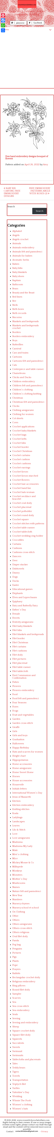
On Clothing (18, 911)
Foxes (15, 706)
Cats (14, 365)
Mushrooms (18, 883)
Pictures (16, 953)
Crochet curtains (21, 455)
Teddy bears (18, 1067)
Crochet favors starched (25, 476)
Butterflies (17, 344)
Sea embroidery (21, 1010)
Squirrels (17, 1039)
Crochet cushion (21, 459)
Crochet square (20, 519)
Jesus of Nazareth (21, 797)
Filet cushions (19, 650)
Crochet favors (20, 471)
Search (11, 206)
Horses (16, 776)
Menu (6, 29)
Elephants (17, 593)
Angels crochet (20, 239)
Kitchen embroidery (23, 805)
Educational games (22, 589)
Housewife (18, 784)
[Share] (3, 30)
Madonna (17, 842)
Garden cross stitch (22, 723)
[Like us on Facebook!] (35, 24)
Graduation (18, 739)
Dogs (15, 577)
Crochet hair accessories (25, 484)
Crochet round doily (23, 515)
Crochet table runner (23, 527)
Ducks (15, 581)
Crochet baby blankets (24, 430)
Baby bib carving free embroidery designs (12, 192)
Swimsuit (17, 1051)
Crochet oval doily (22, 503)
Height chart (19, 756)
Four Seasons (19, 702)
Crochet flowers (21, 480)
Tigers (15, 1071)
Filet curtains (19, 646)
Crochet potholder (22, 511)
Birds (15, 305)
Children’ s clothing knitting (26, 393)
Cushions (17, 548)
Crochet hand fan (21, 488)
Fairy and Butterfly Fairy (25, 605)
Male (15, 850)
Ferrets (16, 618)
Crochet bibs (19, 443)
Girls (14, 731)
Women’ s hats (20, 1108)
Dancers (16, 556)
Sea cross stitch (20, 1006)
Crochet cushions (21, 463)
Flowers (16, 686)
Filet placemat (19, 663)
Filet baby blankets (22, 626)
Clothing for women (23, 414)
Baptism (16, 280)
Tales (15, 1063)
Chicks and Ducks (21, 377)
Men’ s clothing (20, 854)
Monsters (17, 875)
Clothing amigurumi (23, 410)
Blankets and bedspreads (25, 321)
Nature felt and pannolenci (26, 891)
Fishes (15, 682)
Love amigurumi (21, 838)
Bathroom (17, 284)
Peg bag (16, 944)
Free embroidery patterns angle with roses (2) (39, 191)
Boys (14, 340)
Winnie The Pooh (21, 1100)
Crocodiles (18, 540)
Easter (15, 585)
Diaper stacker (20, 564)
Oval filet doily (20, 936)
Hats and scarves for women (27, 751)
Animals (16, 243)
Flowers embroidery (23, 690)
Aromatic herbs (20, 260)
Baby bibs (17, 268)
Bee (14, 301)
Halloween (18, 743)
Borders (16, 332)
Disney (16, 572)
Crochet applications (23, 426)
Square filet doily (21, 1035)
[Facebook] (3, 20)
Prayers (16, 969)
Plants (15, 961)
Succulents (18, 1043)
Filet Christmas (20, 642)
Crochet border (20, 447)
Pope (15, 965)
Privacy (44, 1131)
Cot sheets (17, 418)
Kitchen (16, 801)
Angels (15, 235)
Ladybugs (17, 817)
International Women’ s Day (27, 793)
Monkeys (17, 870)
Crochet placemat (21, 507)
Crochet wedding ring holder (27, 536)
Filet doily (17, 655)
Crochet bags (19, 434)
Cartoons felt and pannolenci (27, 361)
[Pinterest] (3, 15)
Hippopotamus (20, 760)
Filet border (18, 638)
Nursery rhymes (21, 903)
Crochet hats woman (23, 492)
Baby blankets (19, 272)
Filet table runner (21, 667)
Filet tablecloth (20, 671)
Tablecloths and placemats (26, 1059)
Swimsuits (17, 1055)
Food (15, 694)
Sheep (15, 1026)
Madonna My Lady (22, 846)
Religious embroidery (23, 981)
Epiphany (17, 601)
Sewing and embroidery (25, 1022)
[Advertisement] (27, 60)
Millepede (17, 866)
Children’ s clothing (22, 389)
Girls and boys (20, 735)
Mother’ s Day (19, 879)
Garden (16, 719)
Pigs (14, 957)
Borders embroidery (23, 336)
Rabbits (16, 973)
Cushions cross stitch (23, 552)
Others (15, 920)
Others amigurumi (22, 924)
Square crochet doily (23, 1030)
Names (16, 887)
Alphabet (17, 231)
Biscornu (17, 317)
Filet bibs (17, 630)
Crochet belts (19, 439)
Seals (15, 1014)
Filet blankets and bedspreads (28, 634)
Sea (14, 1002)
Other (15, 916)
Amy (45, 164)
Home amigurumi (21, 768)
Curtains (16, 544)
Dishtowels (18, 568)
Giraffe (16, 727)
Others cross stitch (22, 928)
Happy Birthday (20, 747)
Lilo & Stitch (18, 829)
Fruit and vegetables (23, 715)
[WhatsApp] (3, 25)
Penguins (17, 948)
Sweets (16, 1047)
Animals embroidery (23, 247)
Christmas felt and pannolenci (28, 402)
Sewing (16, 1018)
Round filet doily (21, 989)
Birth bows (18, 309)
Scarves (16, 998)
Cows (15, 422)
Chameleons (18, 373)
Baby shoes (18, 276)
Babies (15, 264)
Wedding (17, 1096)
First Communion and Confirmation (24, 676)
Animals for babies (22, 255)
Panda (15, 940)
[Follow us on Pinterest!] (18, 24)
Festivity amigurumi (22, 622)
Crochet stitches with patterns (28, 523)
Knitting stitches (20, 809)
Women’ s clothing (22, 1104)
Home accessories (22, 764)
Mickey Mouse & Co (23, 862)
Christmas (17, 398)
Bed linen (17, 297)
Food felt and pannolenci (25, 698)
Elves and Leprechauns (24, 597)
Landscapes (18, 821)
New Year (17, 895)
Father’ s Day (19, 609)
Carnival (16, 348)
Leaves (16, 825)
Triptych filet (19, 1084)
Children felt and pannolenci (27, 385)
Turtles (16, 1088)
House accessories (22, 780)
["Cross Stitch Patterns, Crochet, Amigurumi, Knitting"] (27, 4)
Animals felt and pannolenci (27, 251)
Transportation (20, 1080)
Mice (15, 858)
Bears (15, 288)
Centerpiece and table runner (28, 369)
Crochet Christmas (22, 451)
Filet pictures (19, 659)
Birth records (19, 313)
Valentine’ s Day (20, 1092)
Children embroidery (23, 381)
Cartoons (17, 357)
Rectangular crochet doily (26, 977)
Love (14, 834)
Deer (15, 560)
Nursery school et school (25, 907)
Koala (15, 813)
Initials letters (19, 788)
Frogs (15, 710)
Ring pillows (18, 985)
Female (16, 614)
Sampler (16, 994)
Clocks (15, 406)
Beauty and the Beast (23, 292)
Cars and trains (20, 352)
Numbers (17, 899)
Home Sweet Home (23, 772)
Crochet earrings (21, 467)
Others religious (20, 932)
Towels (16, 1076)
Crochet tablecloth (22, 531)
